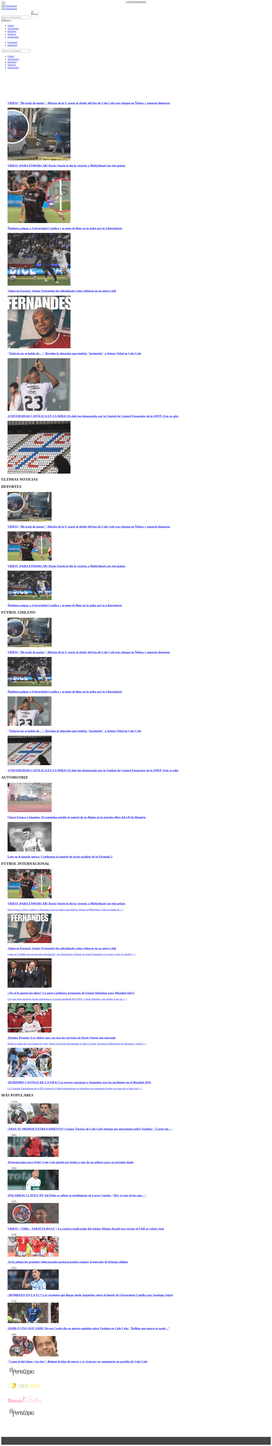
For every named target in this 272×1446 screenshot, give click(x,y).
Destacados (13, 37)
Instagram (12, 45)
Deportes (12, 31)
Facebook (12, 42)
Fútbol (11, 25)
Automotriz (13, 28)
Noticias (12, 34)
